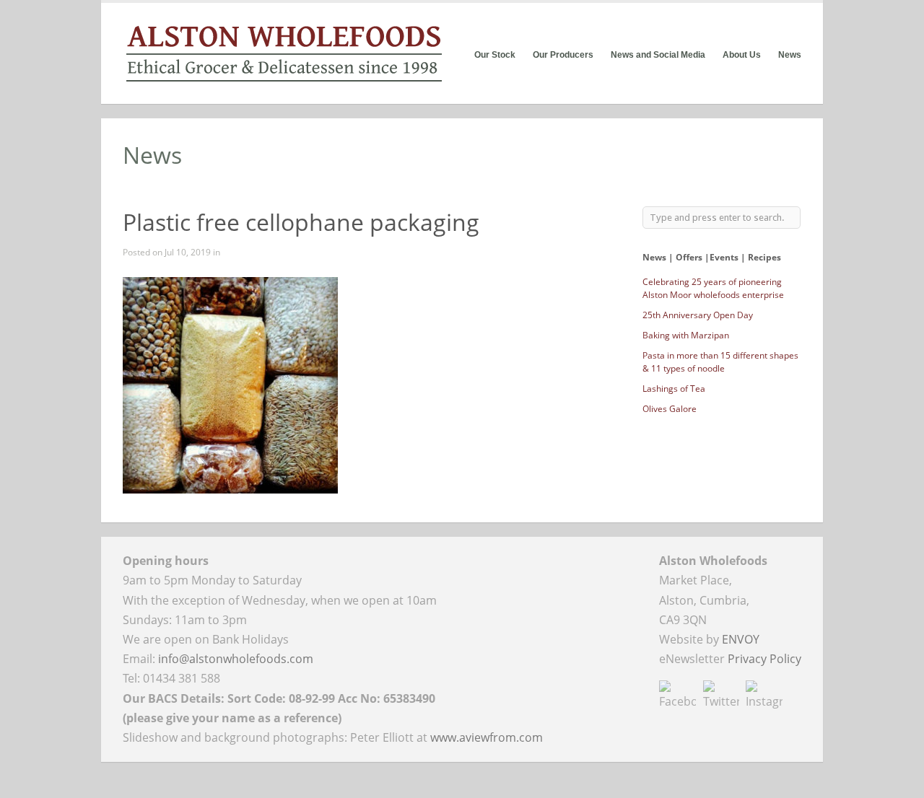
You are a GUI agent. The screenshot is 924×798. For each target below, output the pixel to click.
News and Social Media (658, 55)
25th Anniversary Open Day (697, 315)
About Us (742, 55)
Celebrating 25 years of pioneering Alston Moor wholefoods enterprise (713, 288)
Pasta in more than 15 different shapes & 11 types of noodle (720, 361)
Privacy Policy (764, 659)
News (789, 55)
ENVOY (740, 639)
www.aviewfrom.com (486, 737)
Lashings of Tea (673, 388)
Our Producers (563, 55)
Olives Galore (669, 409)
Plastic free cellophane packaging (301, 221)
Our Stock (494, 55)
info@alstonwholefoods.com (235, 659)
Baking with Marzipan (685, 335)
